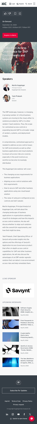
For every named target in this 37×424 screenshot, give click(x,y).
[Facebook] (24, 414)
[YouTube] (18, 414)
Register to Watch (10, 35)
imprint (7, 401)
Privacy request (18, 404)
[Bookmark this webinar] (15, 13)
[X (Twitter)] (30, 414)
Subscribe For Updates (18, 390)
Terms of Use (16, 401)
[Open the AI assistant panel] (32, 419)
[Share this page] (20, 13)
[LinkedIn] (7, 414)
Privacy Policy (27, 401)
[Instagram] (13, 414)
